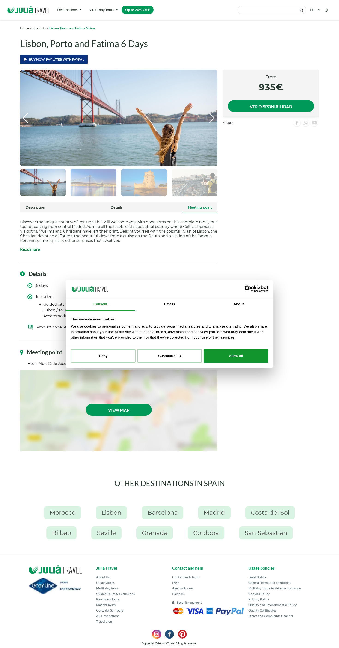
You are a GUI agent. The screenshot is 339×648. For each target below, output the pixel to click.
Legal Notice (257, 577)
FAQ (175, 583)
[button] (326, 10)
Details (116, 207)
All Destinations (107, 616)
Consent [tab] (100, 304)
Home (24, 28)
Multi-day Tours (101, 9)
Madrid (214, 512)
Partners (178, 594)
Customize (166, 356)
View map (118, 410)
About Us (103, 577)
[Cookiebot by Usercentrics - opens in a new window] (248, 288)
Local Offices (105, 583)
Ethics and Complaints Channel (270, 616)
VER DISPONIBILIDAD (271, 106)
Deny (103, 356)
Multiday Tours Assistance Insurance (274, 588)
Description (35, 207)
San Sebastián (266, 533)
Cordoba (206, 533)
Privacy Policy (258, 599)
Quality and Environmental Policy (272, 605)
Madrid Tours (106, 605)
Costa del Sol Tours (109, 610)
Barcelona (162, 512)
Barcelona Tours (107, 599)
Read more (30, 249)
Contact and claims (186, 577)
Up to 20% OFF (137, 9)
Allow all (236, 356)
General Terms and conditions (269, 583)
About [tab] (239, 304)
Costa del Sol (270, 512)
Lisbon (111, 512)
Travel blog (104, 621)
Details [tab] (169, 304)
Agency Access (182, 588)
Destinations (67, 9)
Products (39, 28)
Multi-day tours (107, 588)
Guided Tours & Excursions (115, 594)
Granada (154, 533)
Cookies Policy (259, 594)
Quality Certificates (262, 610)
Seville (106, 533)
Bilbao (61, 533)
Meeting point (200, 207)
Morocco (63, 512)
